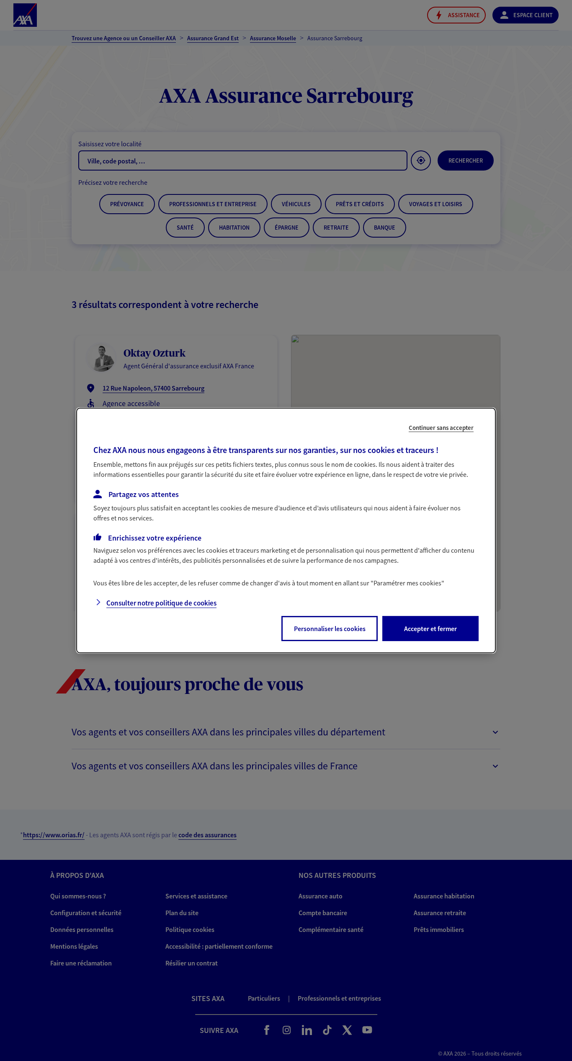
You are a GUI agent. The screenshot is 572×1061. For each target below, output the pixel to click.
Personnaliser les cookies (330, 628)
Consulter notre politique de (161, 603)
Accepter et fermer (430, 628)
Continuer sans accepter (441, 428)
